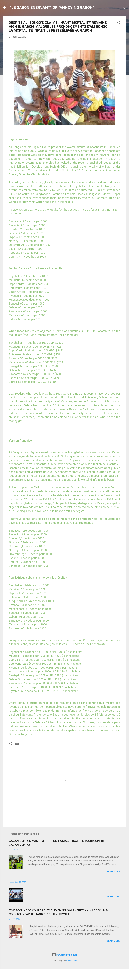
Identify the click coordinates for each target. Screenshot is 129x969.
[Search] (124, 8)
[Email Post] (17, 745)
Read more (113, 871)
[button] (118, 23)
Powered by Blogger (66, 954)
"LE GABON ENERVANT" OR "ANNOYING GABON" (52, 7)
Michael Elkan (71, 961)
